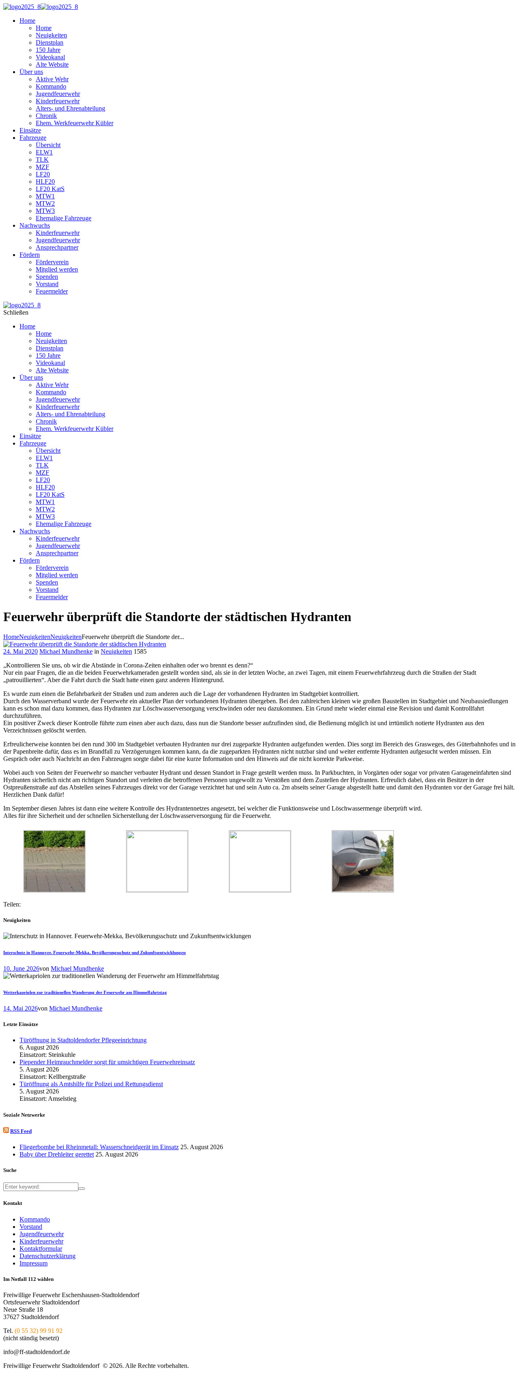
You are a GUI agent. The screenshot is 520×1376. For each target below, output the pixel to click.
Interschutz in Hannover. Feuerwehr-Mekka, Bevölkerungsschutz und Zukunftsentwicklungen (94, 952)
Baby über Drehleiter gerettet (57, 1154)
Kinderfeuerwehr (41, 1241)
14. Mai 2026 (20, 1008)
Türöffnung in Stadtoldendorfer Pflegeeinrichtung (83, 1040)
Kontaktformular (41, 1248)
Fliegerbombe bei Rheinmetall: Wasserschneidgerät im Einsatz (99, 1146)
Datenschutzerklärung (48, 1255)
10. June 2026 (21, 968)
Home (11, 636)
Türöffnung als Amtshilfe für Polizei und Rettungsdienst (91, 1083)
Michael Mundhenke (66, 651)
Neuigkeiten (34, 636)
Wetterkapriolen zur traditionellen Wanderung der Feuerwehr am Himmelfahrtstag (85, 992)
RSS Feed (21, 1131)
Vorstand (31, 1226)
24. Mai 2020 (20, 651)
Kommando (35, 1219)
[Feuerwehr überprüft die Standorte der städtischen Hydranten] (84, 644)
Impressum (34, 1263)
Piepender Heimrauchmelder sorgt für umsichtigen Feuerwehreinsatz (107, 1062)
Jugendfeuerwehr (42, 1233)
